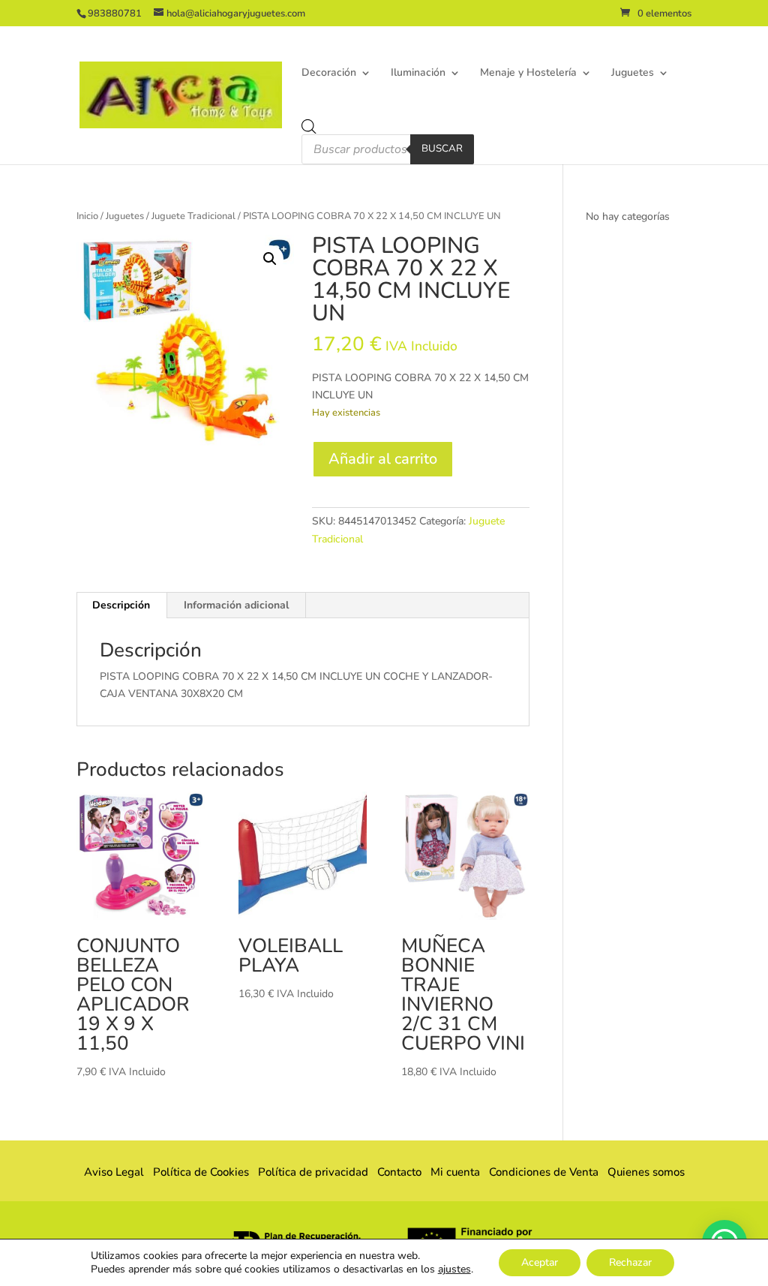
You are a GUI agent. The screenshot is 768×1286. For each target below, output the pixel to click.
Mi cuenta (455, 1171)
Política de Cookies (201, 1171)
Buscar (442, 148)
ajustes (454, 1269)
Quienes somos (641, 1171)
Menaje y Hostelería (528, 74)
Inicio (87, 216)
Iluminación (418, 74)
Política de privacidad (313, 1171)
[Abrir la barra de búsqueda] (309, 126)
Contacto (399, 1171)
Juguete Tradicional (194, 216)
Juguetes (632, 74)
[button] (270, 258)
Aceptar (539, 1262)
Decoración (329, 74)
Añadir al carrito (382, 459)
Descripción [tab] (121, 605)
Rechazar (630, 1262)
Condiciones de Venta (543, 1171)
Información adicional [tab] (236, 605)
